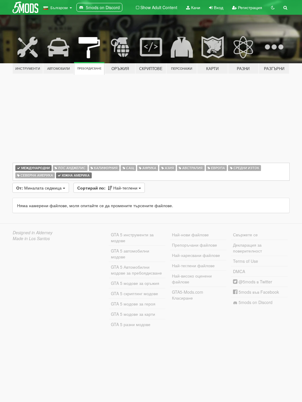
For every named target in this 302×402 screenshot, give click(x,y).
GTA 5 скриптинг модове (134, 293)
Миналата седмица (39, 188)
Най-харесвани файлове (196, 255)
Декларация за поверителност (247, 248)
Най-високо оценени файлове (192, 279)
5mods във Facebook (258, 292)
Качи (195, 7)
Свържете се (245, 234)
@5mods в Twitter (254, 282)
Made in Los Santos (31, 238)
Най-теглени (108, 188)
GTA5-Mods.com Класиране (187, 295)
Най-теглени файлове (193, 265)
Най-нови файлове (190, 234)
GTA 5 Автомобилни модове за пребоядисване (136, 270)
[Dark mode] (273, 7)
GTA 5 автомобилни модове (130, 254)
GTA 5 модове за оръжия (135, 283)
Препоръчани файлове (194, 245)
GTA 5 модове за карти (133, 314)
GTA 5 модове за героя (133, 304)
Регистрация (249, 7)
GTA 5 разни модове (130, 324)
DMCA (239, 271)
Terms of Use (245, 261)
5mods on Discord (255, 302)
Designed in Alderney (32, 232)
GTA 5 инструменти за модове (132, 237)
